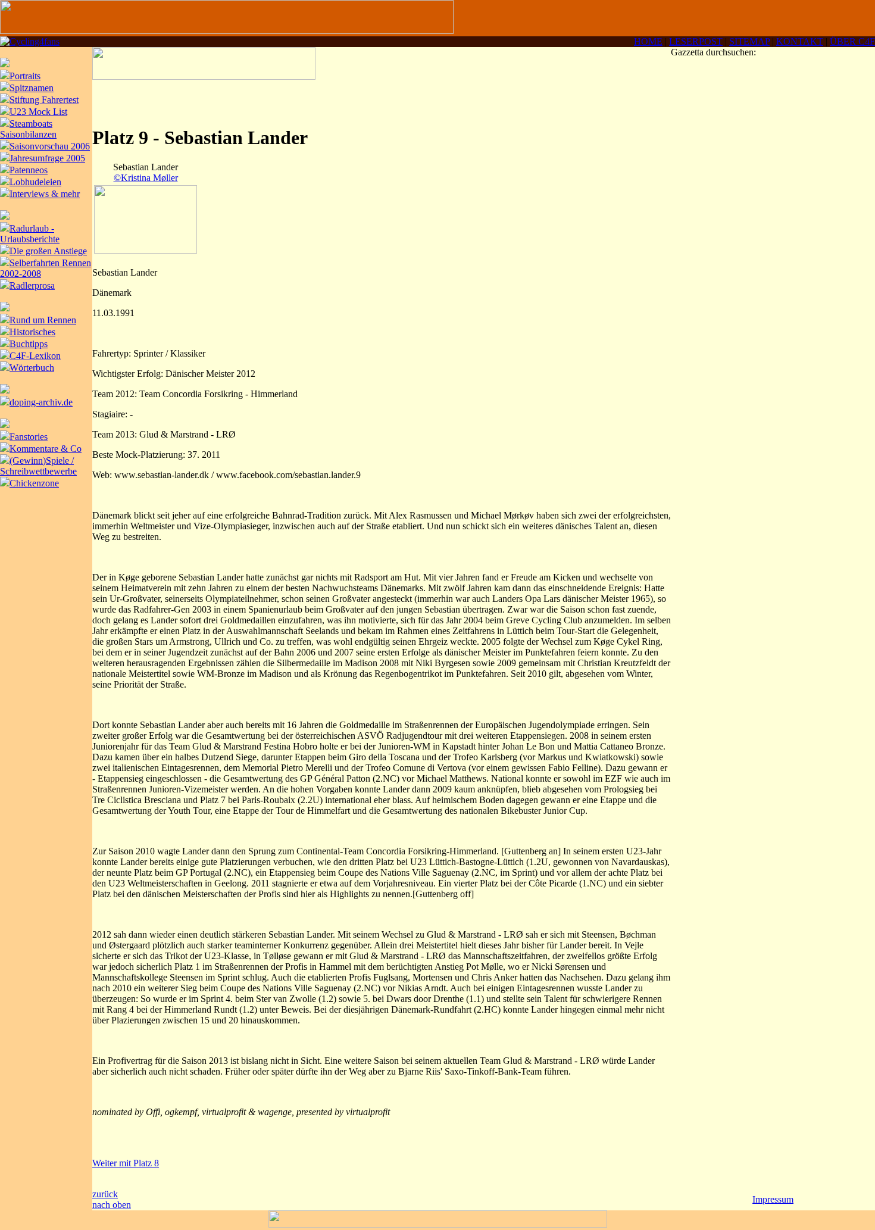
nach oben (111, 1205)
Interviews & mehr (45, 194)
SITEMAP (749, 41)
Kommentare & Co (46, 449)
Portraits (25, 76)
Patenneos (29, 170)
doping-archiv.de (41, 402)
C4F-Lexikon (35, 356)
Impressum (772, 1199)
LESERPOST (696, 41)
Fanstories (29, 437)
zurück (105, 1194)
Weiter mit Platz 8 (125, 1163)
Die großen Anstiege (48, 251)
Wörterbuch (32, 368)
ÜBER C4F (852, 41)
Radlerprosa (32, 285)
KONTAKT (799, 41)
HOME (648, 41)
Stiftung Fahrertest (44, 100)
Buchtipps (29, 344)
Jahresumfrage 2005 (47, 158)
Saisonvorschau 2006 (50, 146)
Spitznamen (32, 88)
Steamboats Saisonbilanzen (28, 128)
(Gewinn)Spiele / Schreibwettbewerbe (38, 465)
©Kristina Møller (146, 178)
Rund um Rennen (43, 320)
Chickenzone (34, 483)
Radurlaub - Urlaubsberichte (30, 233)
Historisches (32, 332)
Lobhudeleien (35, 182)
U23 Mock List (38, 112)
